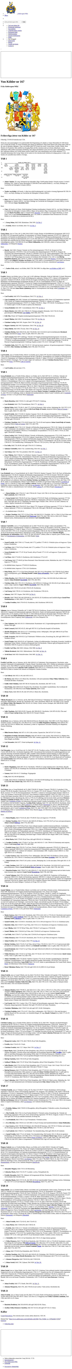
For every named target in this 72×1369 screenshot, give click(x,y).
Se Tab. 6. (41, 404)
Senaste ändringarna (14, 35)
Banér (40, 810)
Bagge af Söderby (37, 1137)
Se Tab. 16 (38, 322)
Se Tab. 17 (37, 1047)
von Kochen (37, 1210)
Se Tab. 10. (43, 651)
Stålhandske (4, 244)
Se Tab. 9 (39, 648)
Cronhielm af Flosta (15, 801)
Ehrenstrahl (9, 1215)
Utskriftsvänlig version (15, 30)
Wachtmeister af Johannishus (15, 536)
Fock (18, 844)
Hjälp (10, 37)
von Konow (60, 262)
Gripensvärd (28, 617)
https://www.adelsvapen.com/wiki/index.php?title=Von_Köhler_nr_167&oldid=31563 (34, 1319)
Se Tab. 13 (38, 452)
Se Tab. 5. (42, 308)
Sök (24, 22)
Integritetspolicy (9, 1360)
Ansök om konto (13, 44)
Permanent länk (12, 32)
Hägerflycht (35, 1162)
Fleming (20, 244)
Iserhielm (52, 857)
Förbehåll (7, 1363)
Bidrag (10, 42)
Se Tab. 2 (39, 222)
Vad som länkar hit (13, 25)
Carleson (39, 487)
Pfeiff (6, 964)
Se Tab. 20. (38, 1262)
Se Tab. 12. (37, 742)
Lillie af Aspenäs (25, 361)
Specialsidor (11, 29)
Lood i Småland (18, 917)
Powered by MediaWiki (11, 1366)
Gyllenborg (17, 918)
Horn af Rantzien (43, 573)
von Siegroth (36, 485)
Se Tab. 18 (40, 325)
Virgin (19, 333)
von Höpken (28, 1159)
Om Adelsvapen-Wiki (10, 1362)
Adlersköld (4, 1208)
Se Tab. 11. (39, 654)
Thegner (51, 1206)
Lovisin (47, 1157)
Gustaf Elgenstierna (6, 1316)
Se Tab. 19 (36, 329)
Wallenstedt (30, 394)
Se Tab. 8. (32, 594)
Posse (11, 361)
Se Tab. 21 (36, 1283)
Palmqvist (31, 964)
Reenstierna (35, 872)
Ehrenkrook (58, 487)
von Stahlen (26, 313)
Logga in (11, 46)
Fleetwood (33, 516)
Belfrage (17, 823)
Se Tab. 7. (44, 448)
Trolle (37, 536)
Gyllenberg (61, 288)
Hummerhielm (5, 1162)
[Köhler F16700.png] (24, 178)
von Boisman (28, 1102)
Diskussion (11, 41)
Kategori (3, 1320)
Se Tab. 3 (33, 225)
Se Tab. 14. (41, 319)
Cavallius (59, 1052)
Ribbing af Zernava (6, 811)
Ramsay (53, 258)
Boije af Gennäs (62, 409)
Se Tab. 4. (40, 296)
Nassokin (37, 212)
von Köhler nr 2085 (55, 268)
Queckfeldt (23, 580)
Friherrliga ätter (9, 1324)
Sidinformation (12, 34)
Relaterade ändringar (14, 27)
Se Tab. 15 (36, 941)
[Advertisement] (36, 64)
